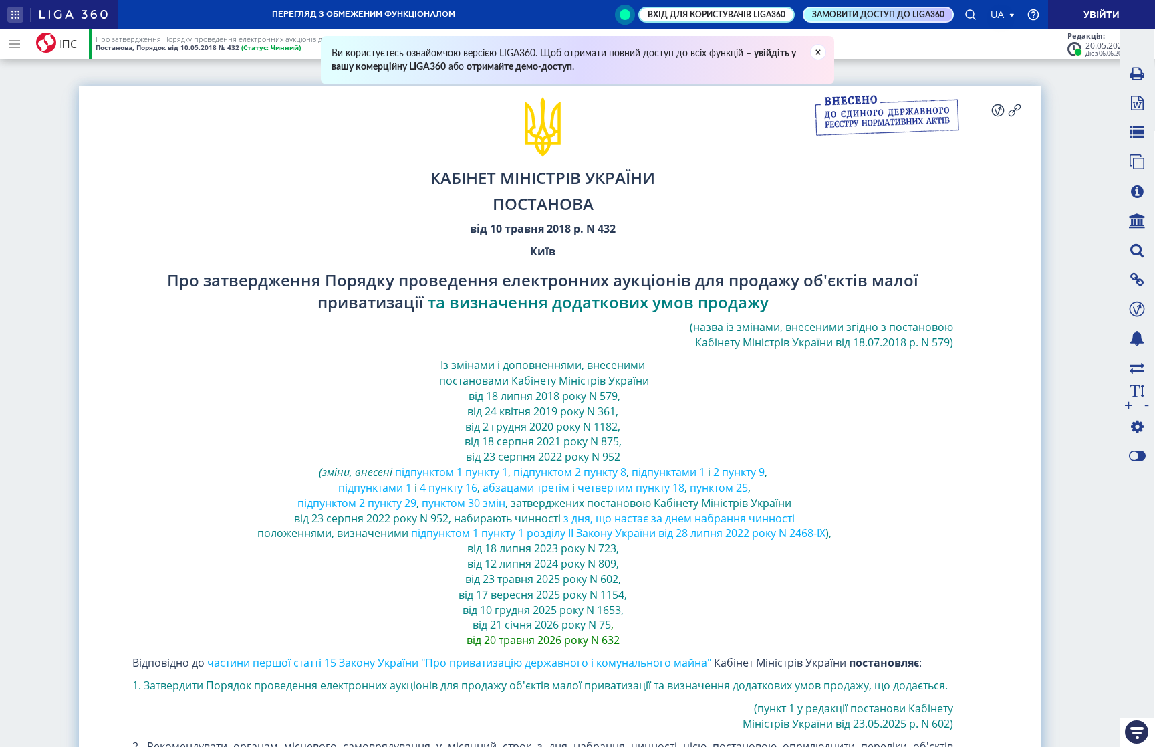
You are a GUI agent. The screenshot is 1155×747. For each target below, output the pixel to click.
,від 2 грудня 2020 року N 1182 (541, 419)
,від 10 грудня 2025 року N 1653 (545, 602)
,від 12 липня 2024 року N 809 (543, 556)
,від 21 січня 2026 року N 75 (548, 618)
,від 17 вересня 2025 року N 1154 (541, 587)
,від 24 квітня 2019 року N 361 (543, 404)
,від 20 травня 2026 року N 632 (543, 632)
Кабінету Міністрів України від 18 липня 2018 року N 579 (558, 388)
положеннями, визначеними (331, 533)
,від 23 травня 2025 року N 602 (542, 571)
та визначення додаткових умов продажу (598, 302)
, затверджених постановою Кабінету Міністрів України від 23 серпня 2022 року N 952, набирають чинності (541, 511)
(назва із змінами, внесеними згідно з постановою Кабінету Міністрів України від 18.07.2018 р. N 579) (821, 335)
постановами (474, 380)
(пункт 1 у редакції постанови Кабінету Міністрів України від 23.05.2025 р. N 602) (846, 716)
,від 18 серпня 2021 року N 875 (543, 434)
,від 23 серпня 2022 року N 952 (470, 456)
